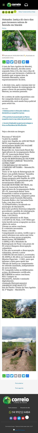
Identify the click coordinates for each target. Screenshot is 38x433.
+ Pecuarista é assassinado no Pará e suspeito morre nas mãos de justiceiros (17, 118)
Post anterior (19, 383)
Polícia (4, 28)
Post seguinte (19, 388)
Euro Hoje (32, 12)
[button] (3, 5)
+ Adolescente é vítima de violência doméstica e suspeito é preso (15, 112)
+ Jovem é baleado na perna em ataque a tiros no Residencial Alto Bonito (17, 124)
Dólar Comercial (24, 12)
